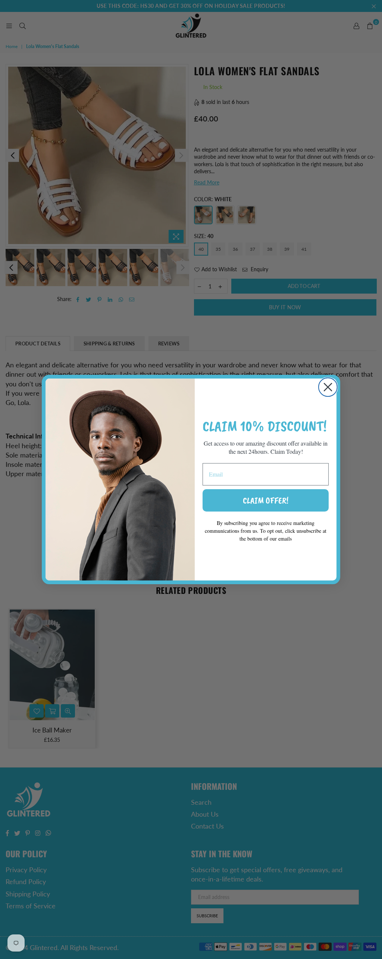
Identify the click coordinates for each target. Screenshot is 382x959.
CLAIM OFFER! (265, 500)
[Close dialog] (328, 387)
